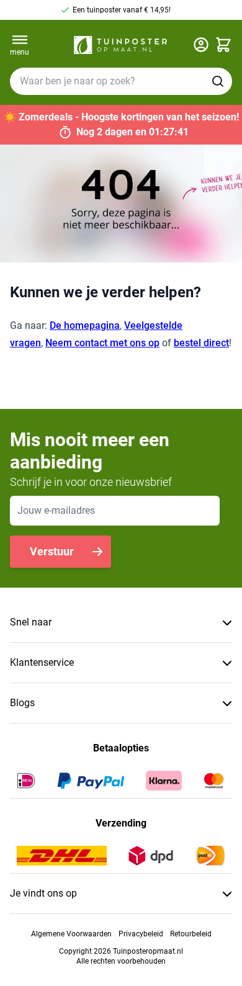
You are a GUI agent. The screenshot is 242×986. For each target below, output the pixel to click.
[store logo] (120, 45)
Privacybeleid (141, 934)
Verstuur (52, 551)
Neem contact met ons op (102, 343)
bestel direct (201, 343)
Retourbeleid (191, 934)
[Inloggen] (201, 44)
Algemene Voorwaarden (71, 934)
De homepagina (85, 325)
